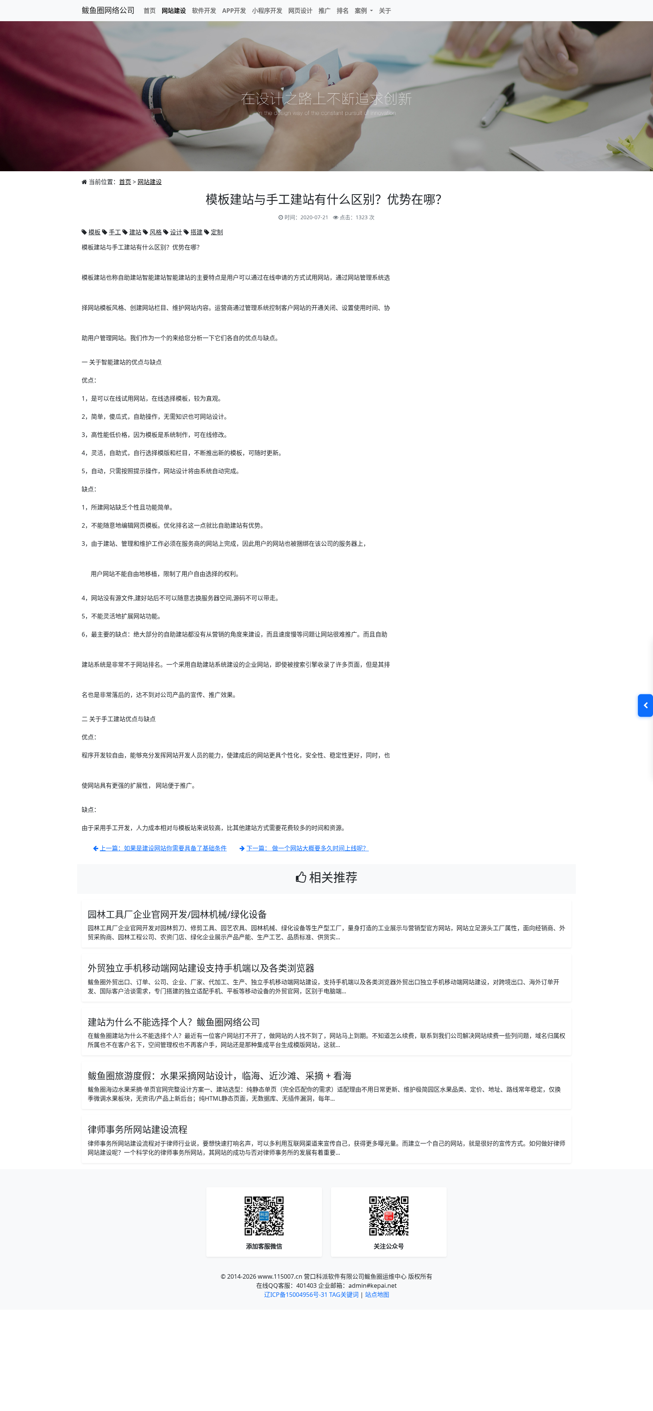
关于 (385, 10)
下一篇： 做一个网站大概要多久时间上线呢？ (307, 848)
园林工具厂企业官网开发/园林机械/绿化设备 (177, 914)
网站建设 (174, 10)
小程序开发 (267, 10)
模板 (94, 232)
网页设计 (300, 10)
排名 (343, 10)
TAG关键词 (344, 1294)
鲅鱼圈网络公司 (108, 10)
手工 (115, 232)
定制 (217, 232)
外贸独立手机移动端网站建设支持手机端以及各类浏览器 (201, 968)
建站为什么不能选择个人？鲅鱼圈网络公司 (174, 1022)
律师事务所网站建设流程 (137, 1129)
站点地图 (377, 1294)
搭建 (196, 232)
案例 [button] (361, 10)
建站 (135, 232)
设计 (176, 232)
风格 (156, 232)
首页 (150, 10)
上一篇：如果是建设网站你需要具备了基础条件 (163, 848)
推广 (325, 10)
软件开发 (204, 10)
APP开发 (234, 10)
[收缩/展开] (645, 705)
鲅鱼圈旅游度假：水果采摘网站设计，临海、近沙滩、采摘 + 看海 (219, 1075)
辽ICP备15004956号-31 (296, 1294)
